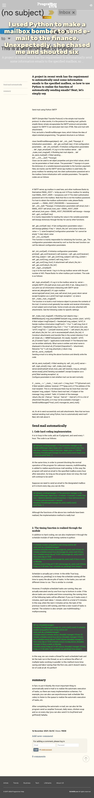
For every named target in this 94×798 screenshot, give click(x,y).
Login (36, 750)
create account (46, 750)
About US (60, 783)
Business (27, 783)
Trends (15, 783)
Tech (37, 783)
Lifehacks (47, 783)
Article (47, 17)
